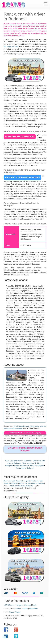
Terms (11, 612)
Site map (27, 605)
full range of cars (11, 46)
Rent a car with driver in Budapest (18, 461)
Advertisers (33, 608)
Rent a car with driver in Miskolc (21, 486)
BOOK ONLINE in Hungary (20, 136)
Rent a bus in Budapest (25, 468)
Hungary (19, 605)
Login (34, 605)
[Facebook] (8, 629)
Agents (25, 608)
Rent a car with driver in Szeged (31, 483)
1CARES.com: (9, 605)
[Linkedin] (8, 636)
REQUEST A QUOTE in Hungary (22, 177)
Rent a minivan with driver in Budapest (29, 466)
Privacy (18, 612)
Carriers (18, 608)
